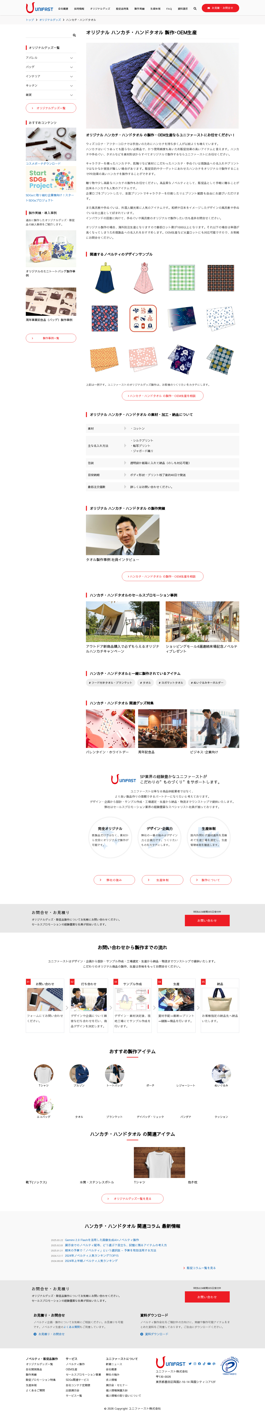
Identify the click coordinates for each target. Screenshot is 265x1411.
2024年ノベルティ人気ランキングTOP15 (92, 1255)
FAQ (169, 8)
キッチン (31, 85)
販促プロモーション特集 (41, 1380)
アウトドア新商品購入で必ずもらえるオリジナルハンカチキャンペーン (122, 649)
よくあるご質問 (35, 1390)
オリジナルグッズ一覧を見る (133, 1199)
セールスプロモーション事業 (83, 1374)
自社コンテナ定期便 (78, 1385)
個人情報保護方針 (117, 1390)
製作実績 (139, 8)
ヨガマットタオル (172, 683)
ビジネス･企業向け (204, 752)
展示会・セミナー (117, 1385)
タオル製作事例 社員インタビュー (112, 559)
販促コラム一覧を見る (201, 1268)
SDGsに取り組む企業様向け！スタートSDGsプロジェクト (50, 197)
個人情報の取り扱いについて (123, 1395)
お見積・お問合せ (222, 8)
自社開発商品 (34, 1369)
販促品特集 (122, 8)
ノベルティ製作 (75, 1364)
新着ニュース (114, 1364)
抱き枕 (192, 1182)
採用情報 (79, 8)
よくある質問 (71, 1327)
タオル (146, 683)
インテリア (33, 76)
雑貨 (29, 95)
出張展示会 (72, 1390)
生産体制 (155, 8)
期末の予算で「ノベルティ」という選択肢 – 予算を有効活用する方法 (110, 1250)
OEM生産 (71, 1369)
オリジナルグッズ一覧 (51, 108)
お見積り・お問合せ (51, 1334)
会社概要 (63, 8)
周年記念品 (146, 752)
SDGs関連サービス (77, 1380)
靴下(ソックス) (36, 1182)
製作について (211, 880)
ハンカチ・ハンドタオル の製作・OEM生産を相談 (163, 396)
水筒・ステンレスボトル (97, 1182)
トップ (30, 20)
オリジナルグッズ (100, 8)
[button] (74, 34)
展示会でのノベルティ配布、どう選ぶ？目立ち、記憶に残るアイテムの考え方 (116, 1245)
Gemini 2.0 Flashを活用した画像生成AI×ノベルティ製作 (102, 1240)
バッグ (30, 67)
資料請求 (183, 8)
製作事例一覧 (51, 338)
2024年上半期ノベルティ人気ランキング (91, 1261)
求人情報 (111, 1380)
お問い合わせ (207, 920)
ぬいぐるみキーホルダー (208, 683)
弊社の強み (114, 880)
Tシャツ (139, 1182)
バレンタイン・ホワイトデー (107, 752)
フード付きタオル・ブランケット (111, 683)
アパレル (31, 57)
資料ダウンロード (156, 1334)
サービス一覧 (74, 1395)
